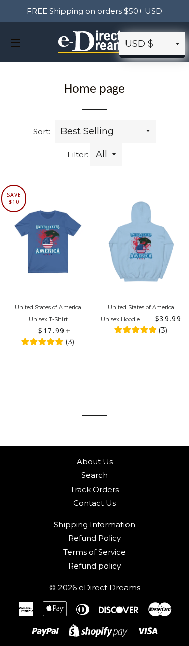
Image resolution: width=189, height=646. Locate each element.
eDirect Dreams (109, 587)
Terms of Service (94, 552)
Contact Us (94, 503)
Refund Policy (94, 538)
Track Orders (94, 489)
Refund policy (94, 566)
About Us (95, 461)
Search (94, 475)
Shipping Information (94, 524)
